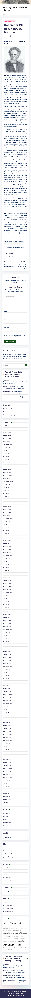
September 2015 (7, 666)
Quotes (5, 819)
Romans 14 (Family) (8, 391)
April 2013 (6, 756)
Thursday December (16, 244)
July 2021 (5, 450)
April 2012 (6, 793)
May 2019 (6, 531)
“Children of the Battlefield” (11, 926)
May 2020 (6, 494)
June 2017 (6, 601)
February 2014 (7, 725)
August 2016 (6, 632)
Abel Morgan (24, 928)
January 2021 (7, 469)
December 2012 (7, 768)
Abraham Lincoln (11, 933)
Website (6, 327)
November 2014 (7, 697)
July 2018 (5, 561)
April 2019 (6, 534)
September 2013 (7, 740)
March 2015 (6, 685)
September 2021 (7, 444)
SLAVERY (7, 244)
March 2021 (6, 463)
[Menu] (4, 14)
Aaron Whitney (6, 941)
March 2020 (6, 500)
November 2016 (7, 623)
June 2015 (6, 676)
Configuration (7, 380)
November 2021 (7, 438)
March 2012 (6, 796)
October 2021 (7, 441)
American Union (8, 241)
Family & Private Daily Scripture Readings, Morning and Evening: (13, 374)
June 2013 (6, 750)
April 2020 (6, 497)
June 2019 (6, 527)
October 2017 (7, 589)
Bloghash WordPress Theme (15, 995)
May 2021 (6, 456)
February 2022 (7, 432)
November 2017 (7, 586)
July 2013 (5, 747)
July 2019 (5, 524)
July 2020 (6, 487)
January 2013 (7, 765)
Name (6, 311)
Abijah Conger (13, 941)
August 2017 (6, 595)
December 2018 (7, 546)
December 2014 (7, 694)
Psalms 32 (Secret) (8, 386)
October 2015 (7, 663)
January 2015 (7, 691)
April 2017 (6, 608)
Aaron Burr (21, 941)
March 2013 (6, 759)
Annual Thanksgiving (18, 241)
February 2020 (7, 503)
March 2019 (6, 537)
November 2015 (7, 660)
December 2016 (7, 620)
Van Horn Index (7, 825)
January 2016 (7, 654)
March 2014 (6, 722)
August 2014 (6, 706)
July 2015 (5, 672)
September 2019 (7, 518)
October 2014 (7, 700)
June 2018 (6, 565)
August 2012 (6, 780)
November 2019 (7, 512)
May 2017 (6, 605)
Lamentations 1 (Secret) (9, 396)
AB (13, 950)
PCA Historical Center (9, 408)
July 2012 (5, 784)
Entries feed (8, 850)
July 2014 (5, 709)
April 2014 (6, 719)
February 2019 (7, 540)
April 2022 (6, 426)
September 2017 (7, 592)
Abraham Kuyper (7, 930)
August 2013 (6, 743)
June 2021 (6, 453)
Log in (6, 847)
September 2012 (7, 777)
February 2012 (7, 799)
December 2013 (7, 731)
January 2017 (6, 617)
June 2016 (6, 639)
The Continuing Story (9, 415)
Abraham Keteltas (16, 930)
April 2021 (6, 460)
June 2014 (6, 713)
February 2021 (7, 466)
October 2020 (7, 478)
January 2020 (7, 506)
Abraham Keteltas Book (17, 936)
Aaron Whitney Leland (13, 923)
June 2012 (6, 787)
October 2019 (7, 515)
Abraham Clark (12, 944)
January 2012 (7, 802)
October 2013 (7, 737)
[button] (9, 256)
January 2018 (7, 580)
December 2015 (9, 21)
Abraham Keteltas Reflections (14, 928)
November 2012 (7, 771)
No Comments (10, 37)
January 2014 (7, 728)
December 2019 (7, 509)
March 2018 (6, 574)
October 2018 (7, 552)
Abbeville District (20, 938)
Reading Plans (7, 822)
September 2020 (8, 481)
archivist (9, 253)
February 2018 (7, 577)
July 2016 (5, 635)
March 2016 (6, 648)
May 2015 (6, 679)
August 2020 (6, 484)
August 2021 (6, 447)
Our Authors (6, 813)
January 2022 (7, 435)
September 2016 (7, 629)
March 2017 (6, 611)
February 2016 (7, 651)
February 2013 (7, 762)
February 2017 (7, 614)
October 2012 (7, 774)
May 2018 (6, 568)
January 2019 (7, 543)
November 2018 (7, 549)
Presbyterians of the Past (10, 412)
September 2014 (7, 703)
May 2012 (6, 790)
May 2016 (6, 642)
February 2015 (7, 688)
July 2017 (5, 598)
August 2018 (6, 558)
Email (6, 319)
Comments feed (9, 854)
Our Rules (5, 816)
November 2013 (7, 734)
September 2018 (7, 555)
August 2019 (6, 521)
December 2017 (7, 583)
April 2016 (6, 645)
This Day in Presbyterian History (15, 8)
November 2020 (7, 475)
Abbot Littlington (11, 938)
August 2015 (6, 669)
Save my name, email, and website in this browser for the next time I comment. (14, 336)
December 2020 (7, 472)
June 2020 (6, 490)
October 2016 (7, 626)
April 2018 (6, 571)
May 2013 (6, 753)
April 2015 (6, 682)
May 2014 (6, 716)
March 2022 (6, 429)
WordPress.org (9, 857)
